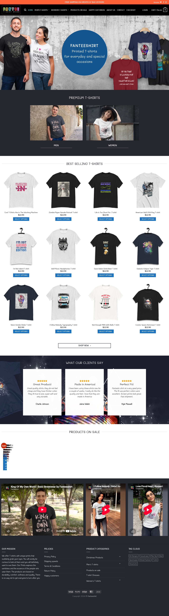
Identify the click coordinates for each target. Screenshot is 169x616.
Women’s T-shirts (59, 10)
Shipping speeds (51, 561)
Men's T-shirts (92, 564)
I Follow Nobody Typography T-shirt (63, 325)
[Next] (9, 457)
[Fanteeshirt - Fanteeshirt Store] (11, 10)
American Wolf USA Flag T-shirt (148, 212)
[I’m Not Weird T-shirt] (21, 246)
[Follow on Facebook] (163, 2)
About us (111, 10)
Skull (161, 556)
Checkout (130, 10)
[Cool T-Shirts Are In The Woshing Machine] (21, 190)
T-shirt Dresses (92, 575)
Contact (121, 10)
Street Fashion (145, 560)
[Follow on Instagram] (166, 2)
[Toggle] (120, 556)
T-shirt (155, 560)
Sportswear (133, 560)
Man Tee (154, 556)
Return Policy (49, 570)
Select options (21, 219)
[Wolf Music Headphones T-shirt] (63, 246)
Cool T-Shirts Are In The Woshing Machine (21, 212)
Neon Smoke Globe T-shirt (21, 325)
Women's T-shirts (93, 581)
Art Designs (133, 556)
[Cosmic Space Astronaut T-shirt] (148, 302)
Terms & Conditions (52, 566)
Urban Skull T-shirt (5, 448)
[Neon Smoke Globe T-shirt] (21, 302)
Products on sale (79, 10)
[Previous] (2, 457)
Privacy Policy (50, 556)
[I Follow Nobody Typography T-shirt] (63, 302)
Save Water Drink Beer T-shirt (105, 269)
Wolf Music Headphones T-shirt (63, 269)
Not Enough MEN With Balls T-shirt (105, 325)
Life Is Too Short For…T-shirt (106, 212)
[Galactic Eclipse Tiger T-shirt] (148, 246)
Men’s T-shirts (41, 10)
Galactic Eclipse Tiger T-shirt (148, 269)
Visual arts (133, 564)
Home (30, 10)
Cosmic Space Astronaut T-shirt (147, 325)
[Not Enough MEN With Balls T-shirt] (105, 302)
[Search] (25, 10)
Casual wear (144, 556)
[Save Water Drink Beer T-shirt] (105, 246)
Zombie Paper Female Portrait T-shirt (63, 212)
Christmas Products (94, 557)
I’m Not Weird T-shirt (21, 269)
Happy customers (97, 10)
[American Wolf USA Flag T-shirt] (148, 190)
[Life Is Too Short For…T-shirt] (105, 190)
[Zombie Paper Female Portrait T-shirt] (63, 190)
